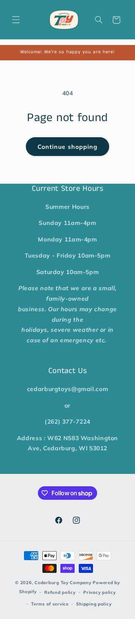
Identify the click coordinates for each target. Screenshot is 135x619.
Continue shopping (68, 146)
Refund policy (60, 592)
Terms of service (50, 604)
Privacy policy (99, 592)
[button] (15, 19)
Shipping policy (93, 604)
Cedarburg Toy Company (62, 582)
